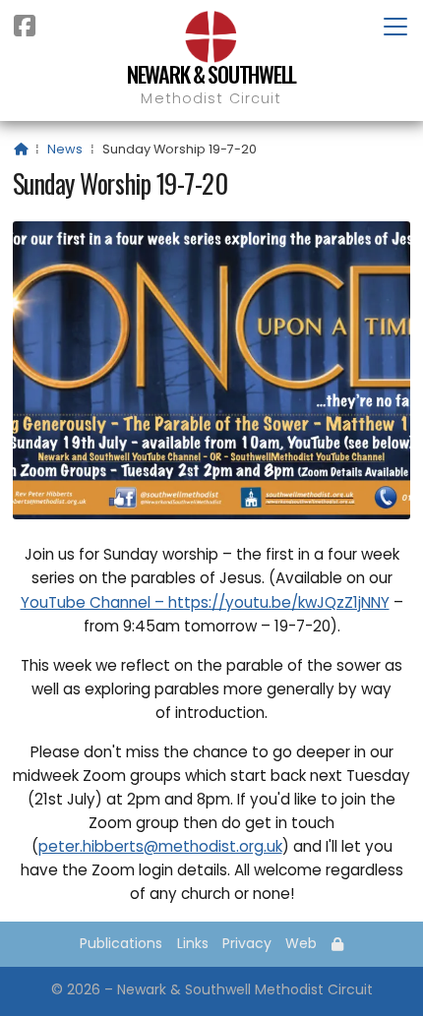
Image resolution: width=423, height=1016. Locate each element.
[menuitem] (337, 945)
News (65, 149)
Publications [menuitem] (121, 943)
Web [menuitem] (301, 943)
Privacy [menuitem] (247, 943)
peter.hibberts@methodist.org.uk (160, 846)
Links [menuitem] (193, 943)
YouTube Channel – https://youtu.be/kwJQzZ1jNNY (205, 602)
